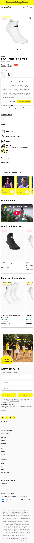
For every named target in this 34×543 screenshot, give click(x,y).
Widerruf (3, 425)
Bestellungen (4, 443)
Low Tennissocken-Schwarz (8, 264)
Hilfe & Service (4, 440)
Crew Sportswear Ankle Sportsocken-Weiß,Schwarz (10, 316)
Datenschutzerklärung (6, 496)
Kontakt (3, 469)
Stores (2, 475)
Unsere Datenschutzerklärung (7, 404)
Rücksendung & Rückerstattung (8, 480)
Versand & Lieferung (5, 477)
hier (27, 94)
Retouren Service (4, 446)
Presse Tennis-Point (5, 486)
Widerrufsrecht (23, 496)
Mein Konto (3, 466)
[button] (2, 7)
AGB (18, 496)
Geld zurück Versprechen (6, 430)
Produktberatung (4, 483)
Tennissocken (22, 13)
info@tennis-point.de (14, 400)
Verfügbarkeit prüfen (6, 114)
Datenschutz (6, 97)
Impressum (14, 496)
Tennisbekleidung (7, 13)
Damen (14, 13)
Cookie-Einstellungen (5, 433)
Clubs (2, 456)
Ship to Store (4, 459)
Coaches (3, 454)
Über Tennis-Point (5, 472)
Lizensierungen (4, 427)
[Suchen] (24, 7)
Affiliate (3, 448)
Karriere (3, 451)
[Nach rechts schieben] (20, 49)
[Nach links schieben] (13, 49)
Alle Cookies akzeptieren (24, 101)
